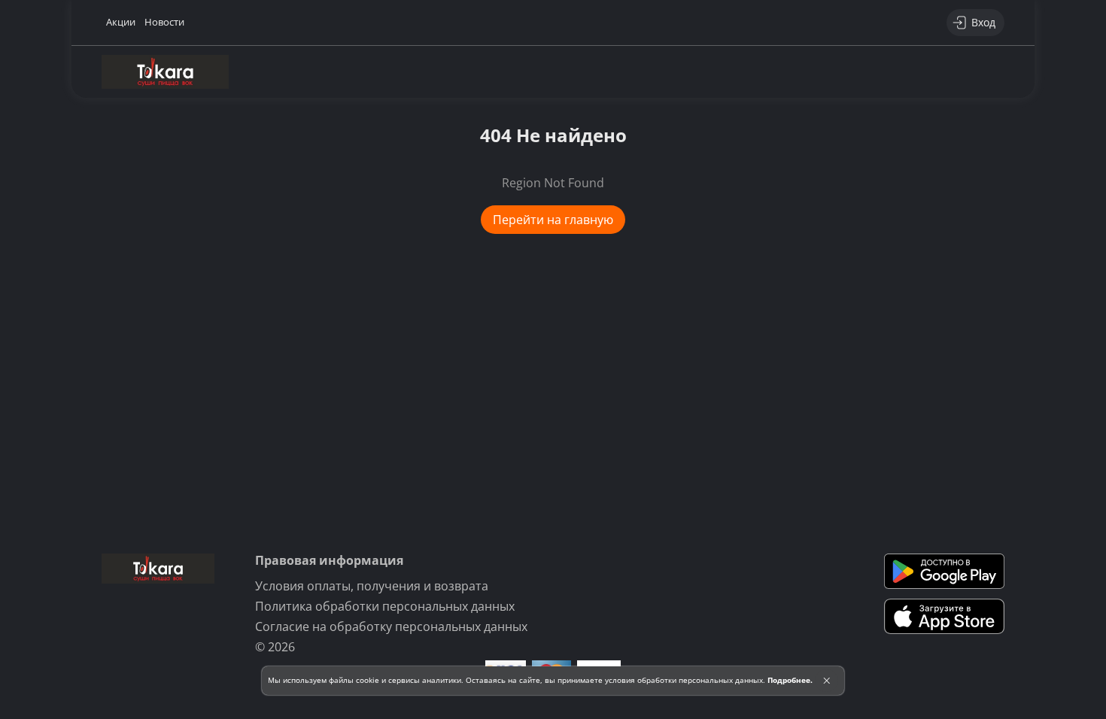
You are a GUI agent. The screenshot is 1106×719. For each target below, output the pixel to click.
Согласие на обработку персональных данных (391, 626)
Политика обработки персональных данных (385, 606)
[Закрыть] (826, 680)
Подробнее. (790, 680)
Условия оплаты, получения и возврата (371, 586)
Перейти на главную (553, 219)
